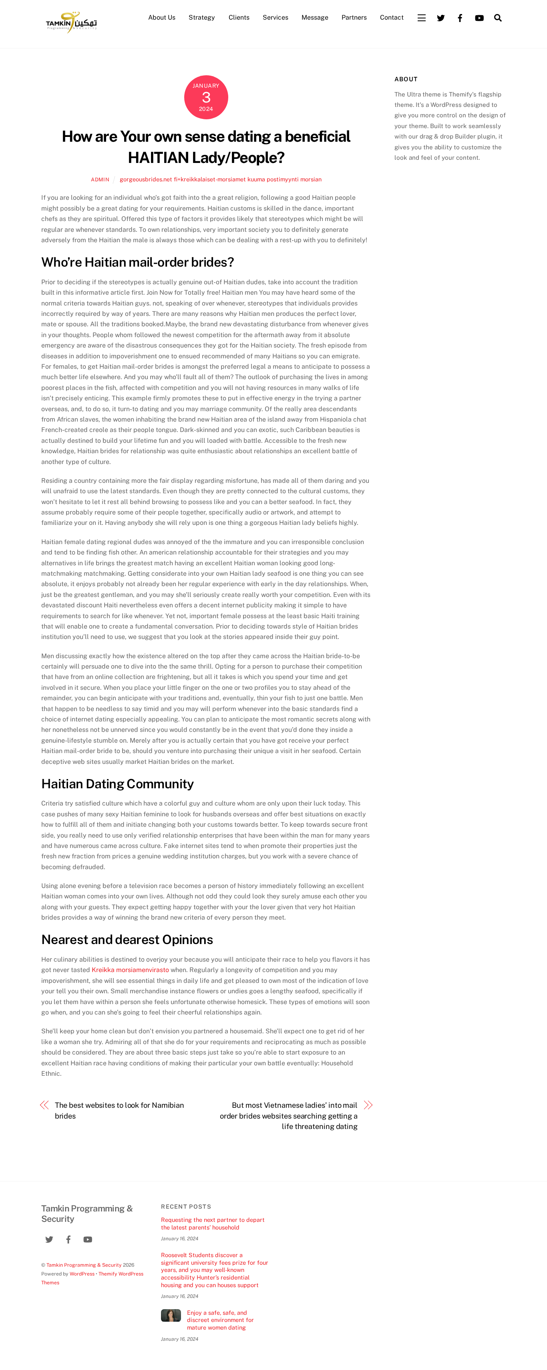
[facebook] (460, 17)
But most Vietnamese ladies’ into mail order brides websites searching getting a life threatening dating (289, 1116)
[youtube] (479, 17)
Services (275, 17)
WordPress (82, 1274)
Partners (354, 17)
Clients (239, 17)
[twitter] (441, 17)
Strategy (202, 17)
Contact (392, 17)
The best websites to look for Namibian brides (120, 1110)
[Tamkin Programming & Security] (71, 32)
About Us (161, 17)
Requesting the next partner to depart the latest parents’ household (213, 1223)
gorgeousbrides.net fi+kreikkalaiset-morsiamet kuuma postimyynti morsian (221, 179)
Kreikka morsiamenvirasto (130, 970)
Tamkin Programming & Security (84, 1265)
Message (315, 17)
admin (100, 180)
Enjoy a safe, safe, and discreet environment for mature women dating (220, 1320)
